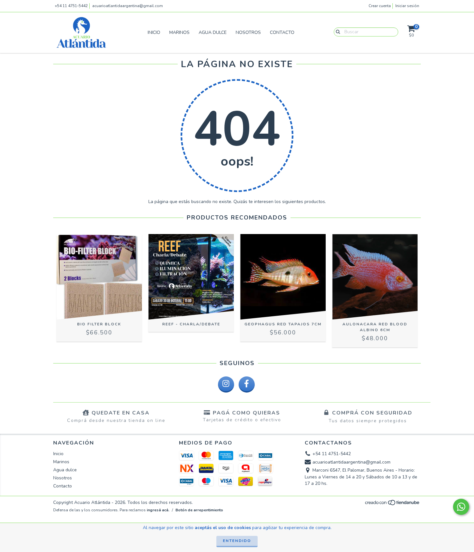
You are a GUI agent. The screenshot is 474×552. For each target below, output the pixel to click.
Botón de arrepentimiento (199, 510)
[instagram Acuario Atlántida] (226, 384)
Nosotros (248, 32)
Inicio (154, 32)
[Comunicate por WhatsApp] (461, 507)
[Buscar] (336, 31)
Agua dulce (213, 32)
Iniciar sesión (407, 5)
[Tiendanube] (392, 504)
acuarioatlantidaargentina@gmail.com (127, 5)
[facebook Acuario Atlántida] (247, 384)
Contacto (282, 32)
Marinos (179, 32)
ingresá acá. (158, 510)
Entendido (237, 540)
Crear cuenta (380, 5)
